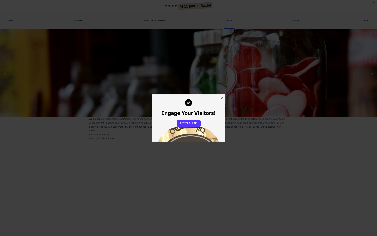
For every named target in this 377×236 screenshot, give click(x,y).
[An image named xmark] (222, 97)
